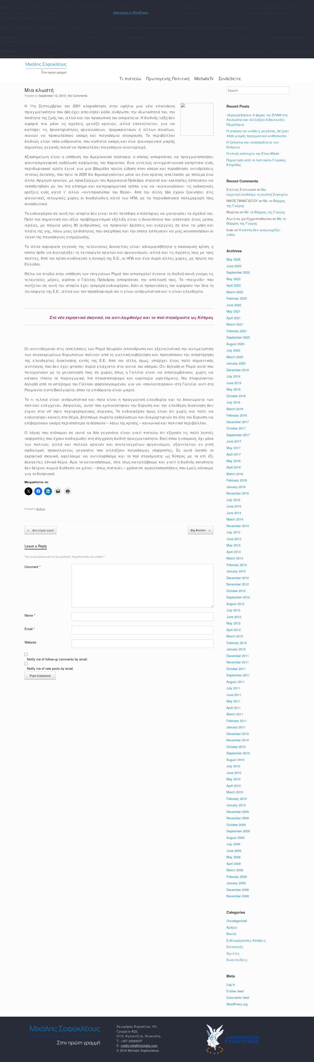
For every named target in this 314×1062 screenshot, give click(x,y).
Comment (32, 566)
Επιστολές (234, 946)
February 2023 (236, 298)
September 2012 (238, 597)
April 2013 (233, 551)
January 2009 (236, 883)
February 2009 (236, 876)
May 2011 (233, 701)
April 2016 (233, 467)
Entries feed (235, 991)
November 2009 (237, 818)
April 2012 (233, 629)
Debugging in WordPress (130, 12)
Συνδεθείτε (230, 78)
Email (30, 628)
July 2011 (233, 688)
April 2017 (233, 454)
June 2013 (233, 538)
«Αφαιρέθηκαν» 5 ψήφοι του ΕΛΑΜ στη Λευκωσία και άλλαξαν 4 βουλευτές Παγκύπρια (257, 120)
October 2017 (236, 428)
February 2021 (236, 331)
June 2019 (233, 382)
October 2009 (236, 824)
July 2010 (233, 766)
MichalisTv (204, 78)
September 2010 (238, 753)
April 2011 (233, 707)
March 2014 (234, 519)
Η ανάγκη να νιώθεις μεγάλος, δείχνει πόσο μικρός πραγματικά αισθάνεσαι (257, 133)
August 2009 (235, 837)
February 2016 (236, 480)
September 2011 (238, 675)
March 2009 (234, 870)
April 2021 (233, 318)
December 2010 (237, 733)
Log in (230, 984)
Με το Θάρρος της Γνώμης (264, 212)
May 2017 (233, 447)
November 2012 (237, 584)
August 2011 (235, 681)
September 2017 (238, 434)
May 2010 (233, 779)
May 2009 (233, 857)
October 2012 (236, 590)
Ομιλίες (232, 953)
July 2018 (233, 402)
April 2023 (233, 285)
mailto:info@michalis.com (139, 1045)
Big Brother (201, 530)
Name (30, 615)
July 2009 (233, 844)
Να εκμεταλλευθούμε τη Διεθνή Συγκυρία (257, 192)
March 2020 (234, 356)
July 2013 (233, 532)
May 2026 (233, 259)
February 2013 (236, 564)
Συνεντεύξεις (236, 959)
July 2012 (233, 610)
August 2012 (235, 603)
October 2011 (236, 668)
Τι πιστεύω (130, 78)
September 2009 (238, 831)
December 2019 (237, 369)
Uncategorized (236, 920)
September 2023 (238, 272)
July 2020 (233, 350)
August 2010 (235, 759)
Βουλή (231, 933)
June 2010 (233, 772)
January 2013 (236, 571)
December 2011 (237, 655)
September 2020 (238, 337)
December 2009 (237, 811)
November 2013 (237, 525)
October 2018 (236, 395)
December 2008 (237, 889)
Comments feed (237, 997)
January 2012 (236, 649)
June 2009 (233, 850)
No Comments (77, 95)
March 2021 (234, 324)
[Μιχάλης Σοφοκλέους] (46, 68)
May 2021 (233, 311)
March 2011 (234, 714)
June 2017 (233, 441)
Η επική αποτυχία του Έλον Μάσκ (253, 153)
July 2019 (233, 376)
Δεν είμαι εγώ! (40, 530)
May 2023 (233, 279)
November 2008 (237, 896)
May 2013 (233, 545)
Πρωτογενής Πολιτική (167, 78)
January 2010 (236, 805)
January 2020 (236, 363)
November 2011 (237, 662)
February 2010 (236, 798)
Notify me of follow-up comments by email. (57, 659)
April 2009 (233, 863)
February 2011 (236, 720)
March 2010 (234, 792)
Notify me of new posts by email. (50, 668)
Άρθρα (40, 509)
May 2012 (233, 623)
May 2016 (233, 460)
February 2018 (236, 415)
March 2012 (234, 636)
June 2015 (233, 506)
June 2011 (233, 694)
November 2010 (237, 740)
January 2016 (236, 486)
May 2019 (233, 389)
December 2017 (237, 421)
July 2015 (233, 499)
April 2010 (233, 785)
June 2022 (233, 305)
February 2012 (236, 642)
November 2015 (237, 493)
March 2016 (234, 473)
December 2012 (237, 577)
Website (30, 642)
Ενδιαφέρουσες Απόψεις (246, 940)
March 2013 (234, 558)
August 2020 (235, 343)
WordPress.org (237, 1004)
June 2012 (233, 616)
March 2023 (234, 292)
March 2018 (234, 408)
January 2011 (236, 727)
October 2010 (236, 746)
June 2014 (233, 512)
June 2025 (233, 266)
